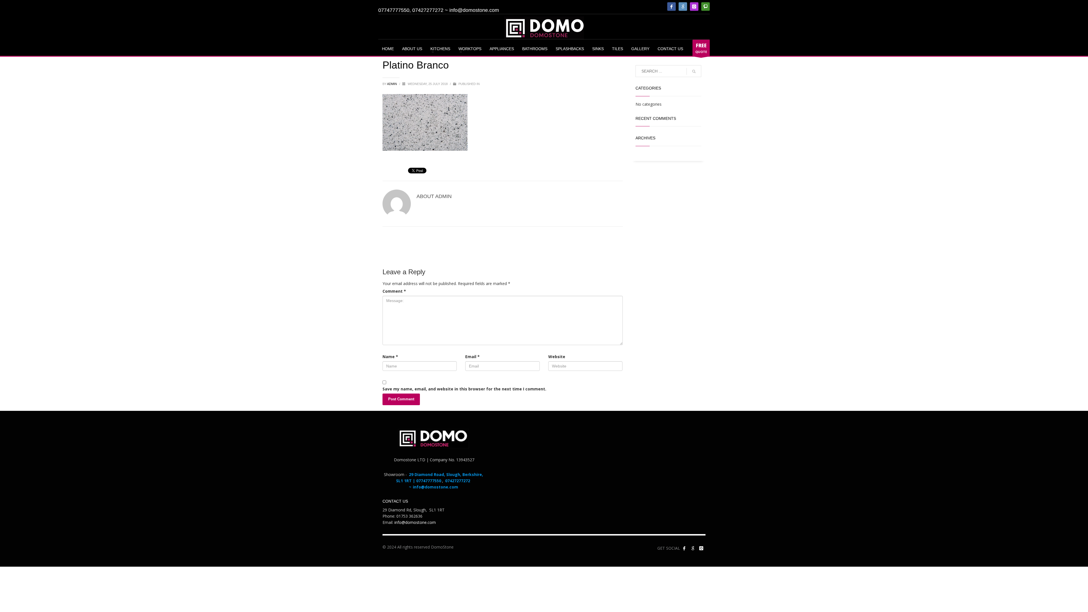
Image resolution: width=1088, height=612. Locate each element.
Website (556, 356)
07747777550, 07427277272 (410, 10)
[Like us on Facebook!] (684, 548)
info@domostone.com (474, 10)
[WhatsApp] (705, 6)
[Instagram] (694, 6)
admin (392, 84)
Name (390, 356)
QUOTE (701, 48)
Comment (394, 291)
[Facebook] (671, 6)
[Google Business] (683, 6)
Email (472, 356)
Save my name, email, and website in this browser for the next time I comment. (464, 389)
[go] (694, 71)
